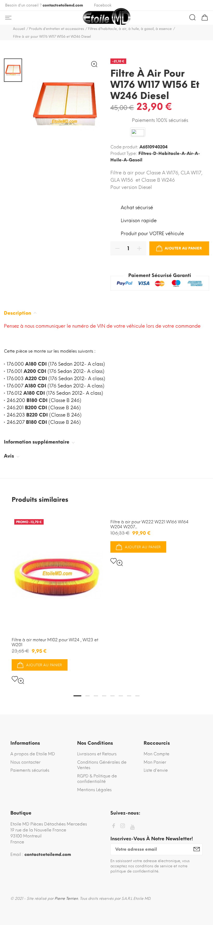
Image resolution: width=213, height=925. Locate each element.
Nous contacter (25, 762)
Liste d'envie (156, 770)
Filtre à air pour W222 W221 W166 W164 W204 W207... (149, 524)
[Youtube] (132, 827)
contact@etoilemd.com (63, 5)
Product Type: (123, 153)
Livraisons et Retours (97, 753)
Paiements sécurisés (29, 770)
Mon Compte (156, 753)
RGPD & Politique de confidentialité (97, 779)
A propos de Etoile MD (32, 753)
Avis (9, 456)
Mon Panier (155, 762)
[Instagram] (122, 827)
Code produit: (124, 146)
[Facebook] (113, 827)
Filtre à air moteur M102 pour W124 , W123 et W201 (55, 642)
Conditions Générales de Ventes (102, 765)
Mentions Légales (94, 789)
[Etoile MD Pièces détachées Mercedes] (106, 17)
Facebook (102, 5)
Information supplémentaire (37, 442)
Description (18, 313)
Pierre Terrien (66, 898)
